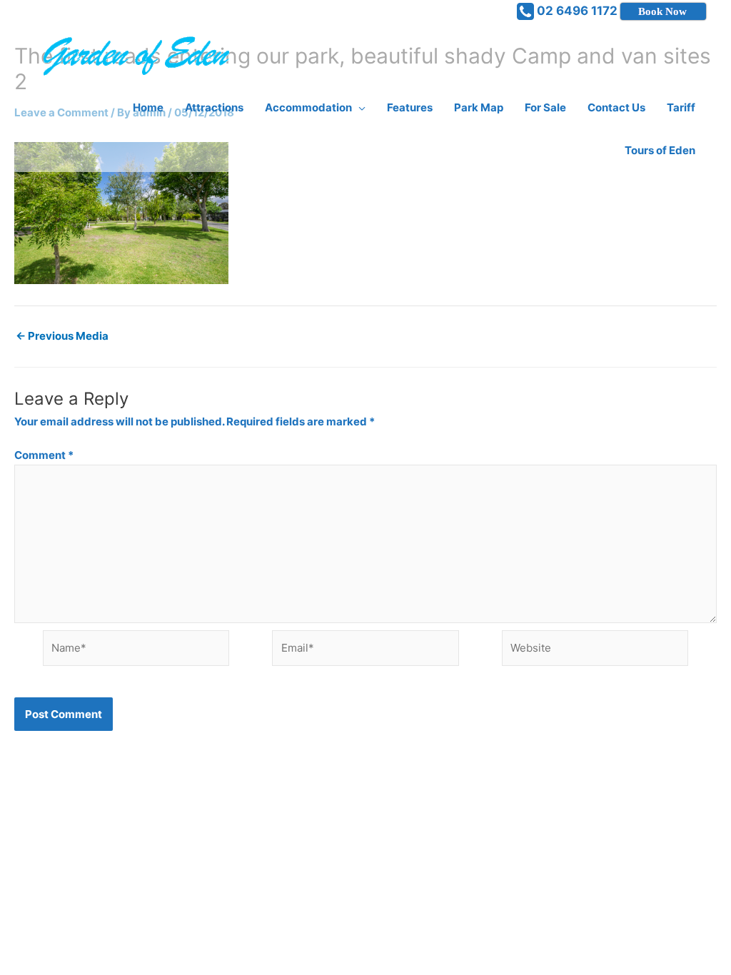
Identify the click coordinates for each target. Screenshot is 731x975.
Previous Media (62, 335)
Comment (44, 455)
